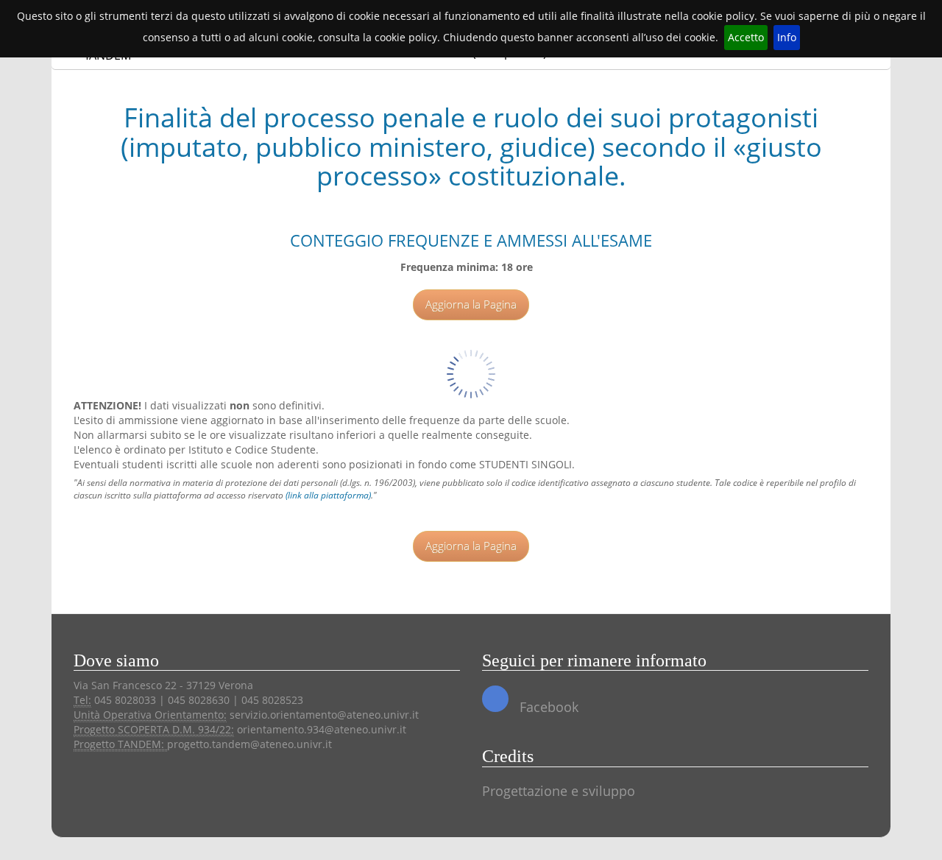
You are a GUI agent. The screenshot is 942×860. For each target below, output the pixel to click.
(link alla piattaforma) (328, 495)
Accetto (746, 37)
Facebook (547, 707)
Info (786, 37)
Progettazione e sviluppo (558, 791)
